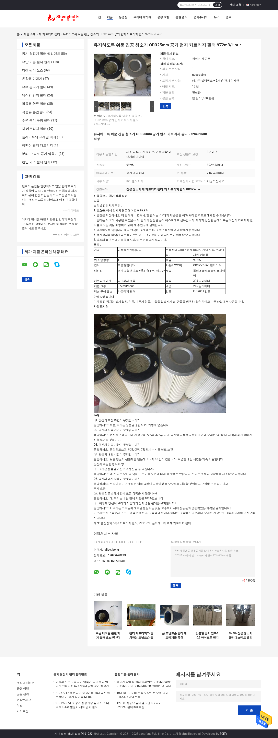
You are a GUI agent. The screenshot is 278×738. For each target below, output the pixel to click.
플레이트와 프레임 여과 (39, 137)
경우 (228, 17)
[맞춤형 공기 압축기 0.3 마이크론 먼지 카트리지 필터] (207, 615)
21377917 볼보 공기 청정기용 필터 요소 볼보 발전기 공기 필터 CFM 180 (83, 695)
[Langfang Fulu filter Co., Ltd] (62, 18)
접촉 (165, 106)
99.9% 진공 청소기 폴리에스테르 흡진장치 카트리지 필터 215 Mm (241, 635)
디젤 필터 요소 (32, 70)
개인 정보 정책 (64, 733)
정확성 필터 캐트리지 (37, 145)
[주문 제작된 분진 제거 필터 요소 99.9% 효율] (108, 615)
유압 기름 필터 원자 (36, 62)
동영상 (123, 17)
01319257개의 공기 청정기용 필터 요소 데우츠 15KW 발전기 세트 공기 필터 (82, 705)
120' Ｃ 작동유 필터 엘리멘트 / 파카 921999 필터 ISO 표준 (139, 705)
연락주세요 (201, 17)
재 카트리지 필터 (49, 34)
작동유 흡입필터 (34, 112)
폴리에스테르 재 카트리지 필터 (171, 523)
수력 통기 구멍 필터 (36, 120)
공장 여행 (163, 17)
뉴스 (217, 17)
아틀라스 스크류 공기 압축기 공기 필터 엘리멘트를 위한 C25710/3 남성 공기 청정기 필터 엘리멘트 (82, 684)
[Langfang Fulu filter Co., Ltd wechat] (49, 265)
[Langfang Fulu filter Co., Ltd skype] (59, 265)
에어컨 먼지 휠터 (34, 95)
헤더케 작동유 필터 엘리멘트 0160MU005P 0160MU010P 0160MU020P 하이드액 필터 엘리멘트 (144, 684)
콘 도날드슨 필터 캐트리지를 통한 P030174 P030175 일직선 (174, 635)
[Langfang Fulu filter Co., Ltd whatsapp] (38, 265)
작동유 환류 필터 (34, 104)
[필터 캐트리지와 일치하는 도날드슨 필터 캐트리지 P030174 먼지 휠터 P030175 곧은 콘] (141, 615)
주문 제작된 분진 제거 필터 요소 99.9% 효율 (108, 635)
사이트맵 (22, 711)
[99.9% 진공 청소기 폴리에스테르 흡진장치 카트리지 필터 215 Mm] (240, 615)
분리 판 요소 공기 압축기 (40, 154)
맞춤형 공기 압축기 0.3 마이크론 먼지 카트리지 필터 (208, 635)
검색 (217, 4)
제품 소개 (30, 34)
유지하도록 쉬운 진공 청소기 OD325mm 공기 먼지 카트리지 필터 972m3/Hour (118, 120)
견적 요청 (235, 4)
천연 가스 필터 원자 (36, 162)
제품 (110, 17)
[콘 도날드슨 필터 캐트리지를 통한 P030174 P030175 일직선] (174, 615)
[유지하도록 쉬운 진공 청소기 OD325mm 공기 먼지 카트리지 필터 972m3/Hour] (122, 75)
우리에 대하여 (142, 17)
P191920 (145, 523)
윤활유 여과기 (32, 79)
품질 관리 (181, 17)
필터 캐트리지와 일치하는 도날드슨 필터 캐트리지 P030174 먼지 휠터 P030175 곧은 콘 (141, 635)
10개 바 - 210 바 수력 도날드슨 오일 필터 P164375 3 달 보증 (142, 695)
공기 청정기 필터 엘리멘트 (41, 54)
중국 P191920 (84, 733)
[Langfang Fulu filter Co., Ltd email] (27, 265)
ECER (223, 733)
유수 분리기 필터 (34, 87)
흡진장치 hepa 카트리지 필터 (119, 523)
